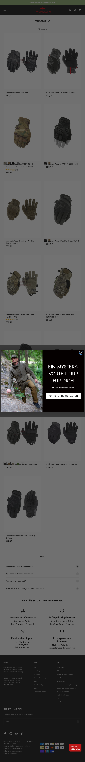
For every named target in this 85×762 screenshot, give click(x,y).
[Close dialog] (81, 353)
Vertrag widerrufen (75, 747)
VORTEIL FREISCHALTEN (63, 396)
